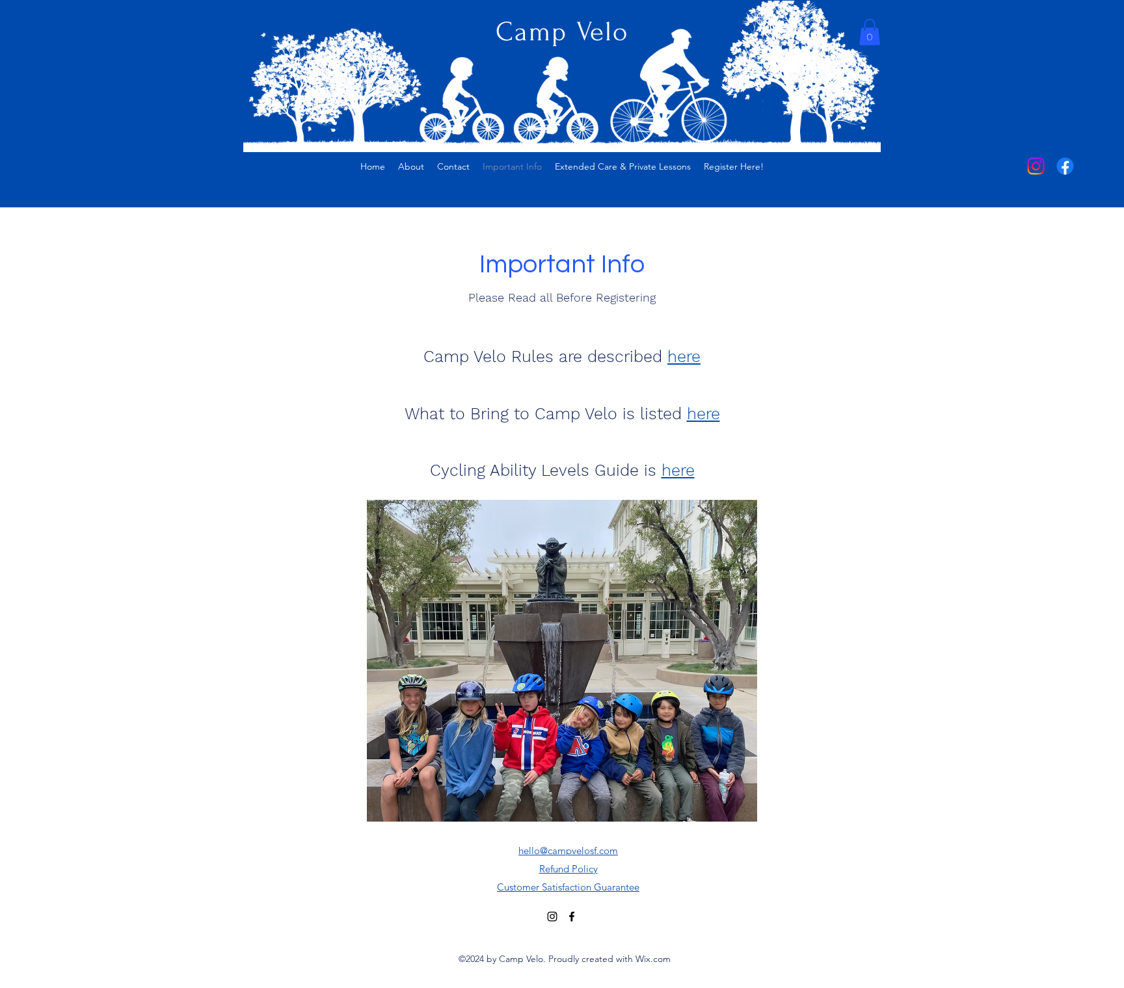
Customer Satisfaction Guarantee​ (568, 887)
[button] (870, 32)
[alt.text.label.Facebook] (1065, 166)
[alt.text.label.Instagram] (1035, 166)
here (684, 356)
